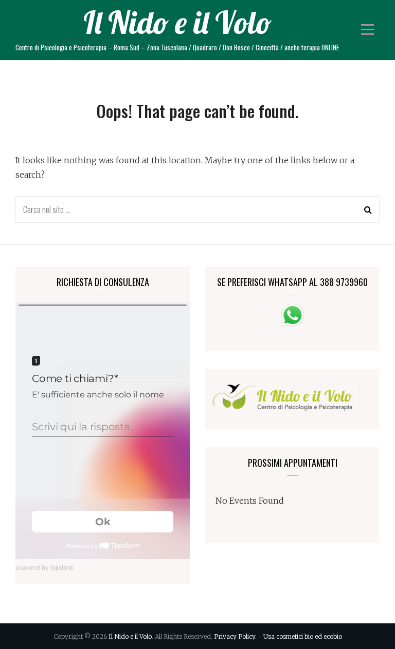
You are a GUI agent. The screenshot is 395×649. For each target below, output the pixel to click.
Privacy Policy (234, 636)
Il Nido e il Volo (177, 22)
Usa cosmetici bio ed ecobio (302, 636)
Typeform (61, 567)
